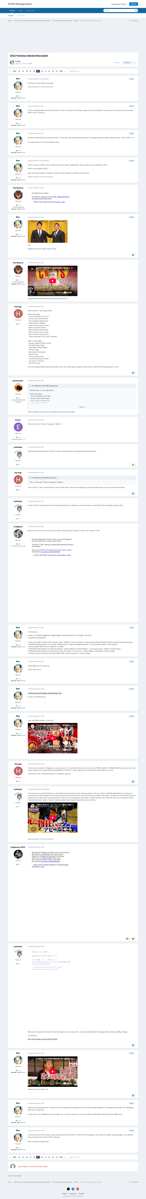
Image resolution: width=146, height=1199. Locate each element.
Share (118, 62)
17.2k (19, 437)
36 (27, 71)
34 (19, 71)
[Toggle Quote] (31, 386)
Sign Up (133, 4)
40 (42, 71)
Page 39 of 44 (74, 71)
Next (61, 71)
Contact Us (73, 1193)
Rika (19, 61)
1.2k (19, 398)
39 (38, 71)
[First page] (10, 71)
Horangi (17, 307)
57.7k (19, 205)
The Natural (18, 188)
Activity (20, 10)
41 (45, 71)
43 (53, 71)
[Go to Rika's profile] (12, 62)
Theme (64, 1193)
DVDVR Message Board (20, 4)
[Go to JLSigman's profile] (18, 533)
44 (56, 71)
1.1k (19, 464)
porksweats (18, 381)
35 (23, 71)
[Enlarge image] (48, 231)
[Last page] (65, 71)
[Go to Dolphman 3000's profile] (18, 854)
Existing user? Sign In (119, 4)
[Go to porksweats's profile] (18, 387)
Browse (12, 10)
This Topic (128, 10)
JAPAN (30, 63)
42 (49, 71)
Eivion (18, 420)
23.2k (19, 96)
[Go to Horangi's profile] (18, 313)
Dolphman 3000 (18, 847)
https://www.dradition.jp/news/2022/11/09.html (42, 1039)
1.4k (19, 864)
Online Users (21, 15)
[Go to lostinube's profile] (18, 454)
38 (34, 71)
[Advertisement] (44, 38)
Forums (10, 15)
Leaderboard (30, 10)
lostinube (18, 447)
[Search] (136, 10)
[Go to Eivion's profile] (18, 427)
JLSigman (18, 527)
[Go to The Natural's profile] (18, 194)
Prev (14, 71)
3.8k (18, 544)
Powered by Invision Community (73, 1196)
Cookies (81, 1193)
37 (30, 71)
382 (19, 324)
